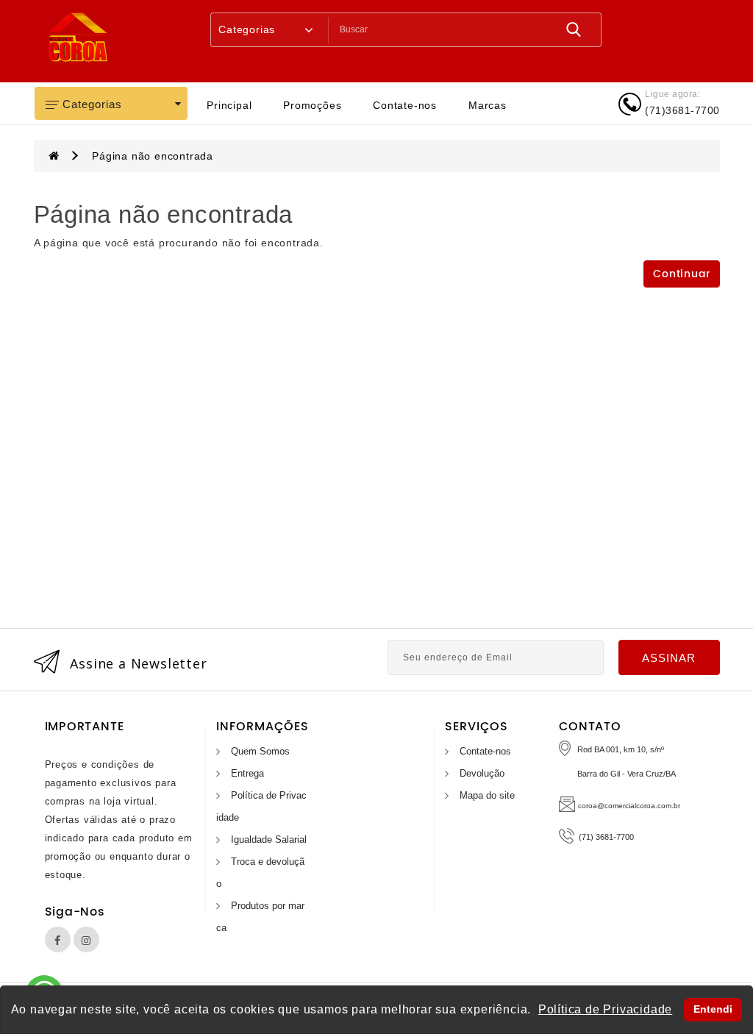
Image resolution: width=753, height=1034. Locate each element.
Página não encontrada (152, 156)
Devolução (482, 773)
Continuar (681, 273)
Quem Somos (260, 751)
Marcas (487, 105)
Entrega (247, 773)
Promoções (312, 105)
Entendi (712, 1009)
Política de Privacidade (605, 1009)
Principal (229, 105)
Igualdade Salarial (269, 839)
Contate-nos (405, 105)
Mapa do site (487, 795)
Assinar (669, 658)
